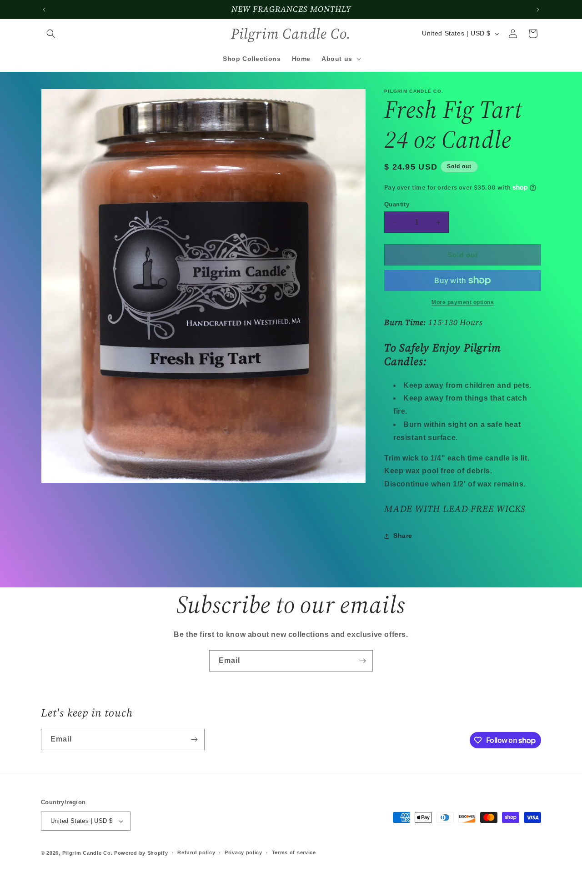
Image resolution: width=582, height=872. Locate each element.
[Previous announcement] (44, 9)
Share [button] (402, 535)
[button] (51, 34)
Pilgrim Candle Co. (87, 853)
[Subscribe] (362, 661)
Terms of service (294, 852)
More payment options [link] (462, 302)
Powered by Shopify (141, 853)
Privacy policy (243, 852)
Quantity (396, 204)
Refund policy (196, 852)
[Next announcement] (538, 9)
